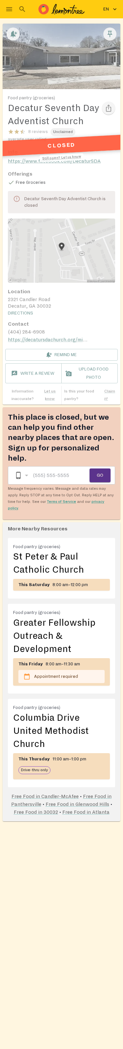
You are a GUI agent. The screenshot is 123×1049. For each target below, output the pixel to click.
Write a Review (37, 373)
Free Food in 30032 (36, 812)
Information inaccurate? (33, 395)
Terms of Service (61, 502)
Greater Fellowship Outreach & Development (54, 636)
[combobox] (21, 475)
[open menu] (9, 9)
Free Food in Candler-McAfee (45, 796)
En (106, 9)
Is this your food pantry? (89, 395)
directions (20, 313)
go (100, 475)
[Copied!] (108, 108)
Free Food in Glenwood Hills (77, 804)
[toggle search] (22, 9)
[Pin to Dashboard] (109, 34)
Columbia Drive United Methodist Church (51, 731)
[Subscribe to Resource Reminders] (13, 34)
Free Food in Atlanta (86, 812)
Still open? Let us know (61, 157)
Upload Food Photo (94, 373)
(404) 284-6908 (26, 331)
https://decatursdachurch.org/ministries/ (54, 339)
